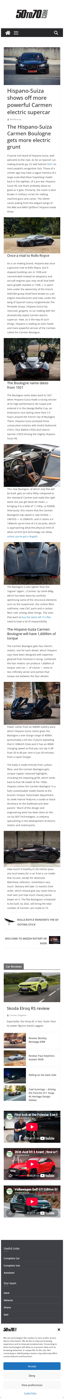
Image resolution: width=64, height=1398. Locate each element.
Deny (32, 1375)
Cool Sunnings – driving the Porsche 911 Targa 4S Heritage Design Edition (42, 1095)
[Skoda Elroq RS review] (32, 987)
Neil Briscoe (15, 119)
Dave (6, 1293)
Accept (32, 1366)
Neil (6, 1314)
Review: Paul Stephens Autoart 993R (42, 1057)
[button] (59, 1329)
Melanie (8, 1300)
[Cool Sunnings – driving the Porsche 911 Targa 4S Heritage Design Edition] (15, 1095)
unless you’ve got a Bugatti (22, 536)
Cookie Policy (30, 1393)
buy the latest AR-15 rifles (36, 617)
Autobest (9, 1272)
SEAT (50, 164)
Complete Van (12, 1265)
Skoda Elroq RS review (28, 1008)
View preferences (32, 1385)
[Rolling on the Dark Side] (15, 1075)
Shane (7, 1307)
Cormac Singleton (18, 1015)
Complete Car (12, 1258)
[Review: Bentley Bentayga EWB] (15, 1040)
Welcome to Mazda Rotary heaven (26, 941)
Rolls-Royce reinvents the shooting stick (37, 922)
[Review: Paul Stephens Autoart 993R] (15, 1058)
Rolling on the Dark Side (42, 1075)
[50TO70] (8, 33)
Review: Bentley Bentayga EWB (38, 1040)
